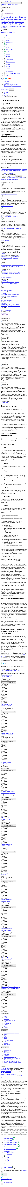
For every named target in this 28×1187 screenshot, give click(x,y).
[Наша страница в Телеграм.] (6, 79)
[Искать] (2, 15)
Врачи (2, 22)
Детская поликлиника (9, 1020)
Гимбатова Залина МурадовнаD (9, 296)
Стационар (3, 874)
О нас (12, 23)
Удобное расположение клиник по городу (12, 169)
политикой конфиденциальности (9, 179)
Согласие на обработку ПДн (11, 1061)
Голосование (4, 27)
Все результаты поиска (7, 13)
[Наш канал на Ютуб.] (10, 79)
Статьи (21, 24)
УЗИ (8, 1160)
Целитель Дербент (5, 901)
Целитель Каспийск (6, 930)
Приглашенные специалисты (15, 26)
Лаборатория (15, 22)
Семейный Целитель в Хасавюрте (10, 988)
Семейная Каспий (5, 764)
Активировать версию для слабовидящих (11, 2)
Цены (24, 26)
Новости (16, 24)
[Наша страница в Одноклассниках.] (8, 79)
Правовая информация (14, 670)
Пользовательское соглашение (12, 84)
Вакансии (6, 83)
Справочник (4, 26)
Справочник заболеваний (10, 1036)
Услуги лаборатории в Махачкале (9, 216)
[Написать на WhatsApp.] (1, 1072)
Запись (5, 1051)
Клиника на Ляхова (6, 676)
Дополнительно (5, 1047)
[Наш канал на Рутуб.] (11, 1072)
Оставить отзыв (5, 240)
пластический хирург (6, 277)
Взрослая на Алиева (6, 705)
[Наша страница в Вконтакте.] (2, 79)
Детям (10, 22)
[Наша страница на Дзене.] (4, 79)
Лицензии (6, 81)
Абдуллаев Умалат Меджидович (9, 258)
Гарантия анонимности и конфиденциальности (9, 172)
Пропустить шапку (6, 1)
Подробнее (3, 270)
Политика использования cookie (12, 1062)
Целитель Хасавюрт (6, 959)
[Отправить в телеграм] (3, 663)
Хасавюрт (21, 673)
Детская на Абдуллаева (7, 734)
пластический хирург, (19, 265)
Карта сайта (7, 1064)
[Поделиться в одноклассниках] (7, 663)
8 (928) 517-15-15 (5, 1068)
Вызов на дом (7, 1050)
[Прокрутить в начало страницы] (2, 1184)
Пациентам (4, 29)
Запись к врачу (4, 89)
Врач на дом (11, 32)
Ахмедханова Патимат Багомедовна (10, 273)
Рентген (9, 1162)
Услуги (6, 22)
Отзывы (12, 24)
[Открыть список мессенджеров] (4, 1174)
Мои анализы (4, 32)
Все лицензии (4, 670)
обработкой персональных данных (16, 177)
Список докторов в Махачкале (9, 194)
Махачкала (3, 673)
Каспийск (15, 673)
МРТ (8, 1157)
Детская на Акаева (5, 819)
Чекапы (21, 23)
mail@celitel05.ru (5, 1069)
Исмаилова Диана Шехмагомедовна (10, 306)
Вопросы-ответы (5, 24)
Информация (4, 1030)
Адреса (16, 23)
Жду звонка (18, 176)
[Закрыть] (2, 1172)
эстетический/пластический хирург (10, 266)
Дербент (10, 673)
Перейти (3, 253)
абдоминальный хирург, (7, 265)
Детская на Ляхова (5, 845)
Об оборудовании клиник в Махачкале (11, 228)
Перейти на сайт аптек (7, 206)
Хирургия (21, 22)
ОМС (2, 23)
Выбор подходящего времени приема (14, 169)
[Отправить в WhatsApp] (1, 663)
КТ (7, 1159)
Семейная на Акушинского (8, 793)
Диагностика (7, 23)
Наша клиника (4, 1013)
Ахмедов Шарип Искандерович (9, 283)
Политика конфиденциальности (12, 86)
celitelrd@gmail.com (6, 1071)
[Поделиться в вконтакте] (5, 663)
